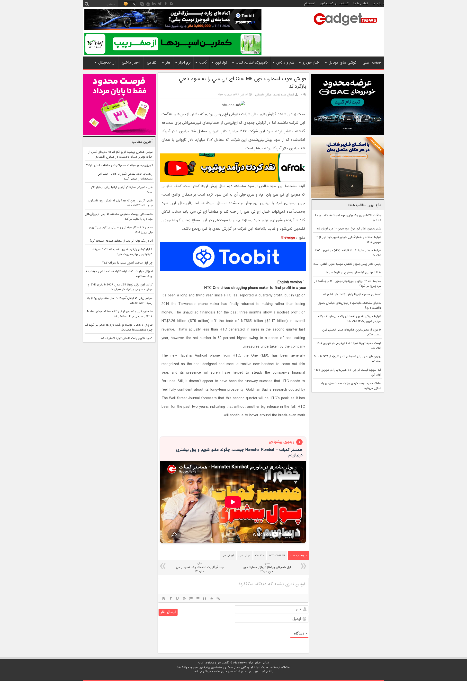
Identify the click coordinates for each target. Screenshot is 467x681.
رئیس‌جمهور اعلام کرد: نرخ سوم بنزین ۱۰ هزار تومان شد (348, 229)
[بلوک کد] (211, 599)
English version (290, 282)
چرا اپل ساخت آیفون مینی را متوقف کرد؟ (127, 263)
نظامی (151, 63)
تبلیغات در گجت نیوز (334, 3)
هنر (168, 63)
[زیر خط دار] (177, 599)
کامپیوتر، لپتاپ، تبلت (252, 63)
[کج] (170, 599)
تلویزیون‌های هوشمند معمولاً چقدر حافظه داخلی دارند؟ (119, 165)
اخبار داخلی (131, 63)
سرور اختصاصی (237, 671)
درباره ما (378, 3)
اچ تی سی (245, 556)
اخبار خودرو (311, 63)
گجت (203, 63)
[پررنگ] (163, 599)
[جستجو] (86, 3)
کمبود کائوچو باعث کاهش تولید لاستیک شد (126, 338)
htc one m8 (277, 556)
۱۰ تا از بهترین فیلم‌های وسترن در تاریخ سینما (353, 272)
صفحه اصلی (372, 63)
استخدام (309, 3)
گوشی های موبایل (343, 63)
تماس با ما (360, 3)
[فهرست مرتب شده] (191, 599)
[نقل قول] (204, 599)
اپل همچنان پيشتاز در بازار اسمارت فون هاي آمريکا (267, 567)
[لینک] (218, 599)
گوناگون (221, 63)
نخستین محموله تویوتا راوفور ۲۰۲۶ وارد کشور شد (351, 294)
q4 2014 (259, 556)
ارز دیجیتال (107, 63)
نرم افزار (185, 63)
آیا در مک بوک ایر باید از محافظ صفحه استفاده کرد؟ (121, 241)
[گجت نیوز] (345, 27)
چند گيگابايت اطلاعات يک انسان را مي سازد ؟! (200, 567)
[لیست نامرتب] (197, 599)
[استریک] (184, 599)
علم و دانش (285, 63)
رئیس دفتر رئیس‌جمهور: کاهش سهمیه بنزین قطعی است (347, 264)
